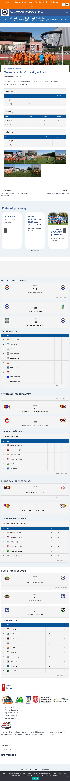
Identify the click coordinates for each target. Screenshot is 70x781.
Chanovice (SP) (9, 141)
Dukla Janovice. (14, 372)
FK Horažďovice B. (14, 358)
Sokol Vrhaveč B (14, 661)
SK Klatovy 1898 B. (14, 339)
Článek (6, 68)
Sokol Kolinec (13, 643)
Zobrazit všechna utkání (61, 297)
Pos (4, 335)
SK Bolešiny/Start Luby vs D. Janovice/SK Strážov (35, 411)
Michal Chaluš (10, 76)
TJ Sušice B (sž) (14, 468)
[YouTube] (67, 4)
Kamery (31, 2)
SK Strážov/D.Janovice (16, 555)
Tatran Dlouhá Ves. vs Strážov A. (35, 325)
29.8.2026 (35, 405)
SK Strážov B (13, 638)
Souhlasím (35, 778)
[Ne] (68, 776)
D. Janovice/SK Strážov (16, 445)
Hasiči (45, 2)
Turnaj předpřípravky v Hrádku (57, 191)
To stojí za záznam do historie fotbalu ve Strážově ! (16, 193)
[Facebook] (63, 4)
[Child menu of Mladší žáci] (32, 19)
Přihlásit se (54, 2)
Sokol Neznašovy (14, 657)
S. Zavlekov (13, 629)
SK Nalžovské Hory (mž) (16, 551)
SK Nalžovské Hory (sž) (16, 464)
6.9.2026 (35, 504)
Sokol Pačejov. (13, 344)
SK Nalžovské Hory (15, 634)
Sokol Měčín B (13, 652)
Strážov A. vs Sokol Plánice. (35, 311)
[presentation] (58, 218)
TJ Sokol (38, 2)
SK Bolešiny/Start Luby (16, 459)
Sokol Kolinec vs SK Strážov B (35, 582)
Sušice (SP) (8, 100)
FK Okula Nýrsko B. (15, 367)
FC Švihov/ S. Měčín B (15, 532)
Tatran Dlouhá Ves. (15, 353)
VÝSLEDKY (10, 216)
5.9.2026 (35, 319)
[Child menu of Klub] (4, 19)
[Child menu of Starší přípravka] (43, 19)
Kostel (24, 2)
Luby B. (12, 362)
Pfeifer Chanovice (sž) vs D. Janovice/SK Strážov (35, 425)
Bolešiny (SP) (8, 120)
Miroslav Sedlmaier (12, 220)
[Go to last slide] (5, 230)
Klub (8, 335)
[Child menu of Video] (60, 19)
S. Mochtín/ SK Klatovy (16, 537)
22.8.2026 (35, 286)
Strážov (8, 2)
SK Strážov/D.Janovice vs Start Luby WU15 (35, 492)
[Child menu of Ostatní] (54, 19)
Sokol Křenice (13, 647)
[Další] (64, 230)
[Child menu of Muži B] (15, 19)
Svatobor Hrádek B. (15, 376)
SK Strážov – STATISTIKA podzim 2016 (57, 232)
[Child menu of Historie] (66, 19)
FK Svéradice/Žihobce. (16, 381)
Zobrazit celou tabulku (61, 386)
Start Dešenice (13, 666)
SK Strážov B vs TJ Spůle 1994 (35, 614)
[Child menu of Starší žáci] (26, 19)
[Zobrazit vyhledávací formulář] (67, 12)
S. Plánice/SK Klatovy (15, 454)
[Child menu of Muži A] (10, 19)
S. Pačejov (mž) (14, 542)
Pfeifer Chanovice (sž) (15, 450)
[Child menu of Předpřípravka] (49, 19)
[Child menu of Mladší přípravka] (38, 19)
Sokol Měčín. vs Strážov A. (35, 292)
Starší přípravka (16, 68)
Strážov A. (12, 349)
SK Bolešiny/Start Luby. (16, 546)
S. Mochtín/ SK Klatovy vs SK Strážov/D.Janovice (35, 510)
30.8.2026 (35, 305)
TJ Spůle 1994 (13, 670)
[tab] (31, 250)
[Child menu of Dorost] (21, 19)
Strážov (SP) (8, 104)
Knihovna (16, 2)
